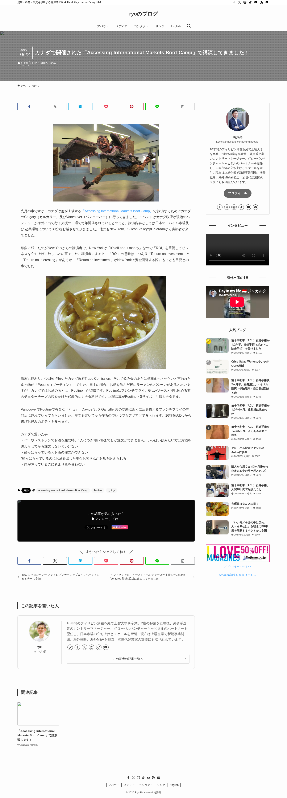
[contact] (267, 2)
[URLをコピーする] (183, 106)
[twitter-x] (239, 2)
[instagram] (245, 2)
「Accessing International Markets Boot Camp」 (117, 211)
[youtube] (256, 2)
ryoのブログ (143, 13)
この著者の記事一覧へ (128, 658)
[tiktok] (250, 2)
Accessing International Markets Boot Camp (63, 490)
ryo (39, 647)
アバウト (114, 784)
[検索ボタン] (188, 26)
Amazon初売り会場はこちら (237, 575)
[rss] (261, 2)
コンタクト (146, 784)
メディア (129, 784)
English (174, 784)
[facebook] (234, 2)
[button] (29, 106)
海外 (26, 63)
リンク (161, 784)
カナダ (111, 490)
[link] (70, 647)
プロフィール (237, 193)
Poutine (97, 490)
